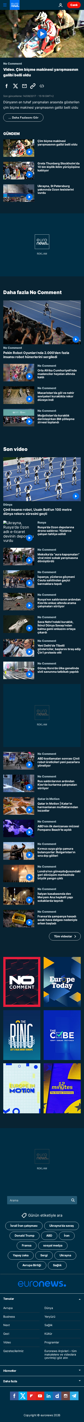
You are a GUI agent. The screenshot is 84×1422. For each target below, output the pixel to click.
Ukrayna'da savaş (61, 1225)
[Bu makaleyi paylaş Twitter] (15, 86)
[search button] (73, 1200)
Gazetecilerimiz (13, 1351)
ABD (49, 1235)
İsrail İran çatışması (24, 1225)
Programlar (51, 1342)
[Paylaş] (24, 86)
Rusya (42, 522)
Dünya (7, 504)
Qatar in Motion (49, 798)
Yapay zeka (21, 1255)
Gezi (6, 1333)
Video (7, 1342)
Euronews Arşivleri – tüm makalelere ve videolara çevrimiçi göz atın (60, 1354)
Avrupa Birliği (31, 1265)
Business (9, 1316)
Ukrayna (65, 1255)
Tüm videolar (63, 936)
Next (6, 1325)
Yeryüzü (49, 1316)
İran (67, 1235)
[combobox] (42, 1200)
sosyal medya (52, 1245)
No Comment (12, 347)
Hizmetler (9, 1370)
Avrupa (8, 1308)
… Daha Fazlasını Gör (23, 117)
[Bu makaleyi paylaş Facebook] (6, 86)
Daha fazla (10, 1381)
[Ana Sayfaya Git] (15, 5)
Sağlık (57, 1265)
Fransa (26, 1245)
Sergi (44, 1255)
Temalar (8, 1298)
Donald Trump (24, 1235)
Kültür (48, 1333)
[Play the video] (42, 34)
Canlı (73, 5)
